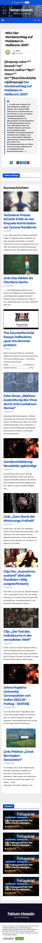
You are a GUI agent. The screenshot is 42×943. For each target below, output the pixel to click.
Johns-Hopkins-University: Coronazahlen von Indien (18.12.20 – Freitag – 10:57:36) (17, 696)
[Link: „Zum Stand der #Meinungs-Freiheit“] (21, 512)
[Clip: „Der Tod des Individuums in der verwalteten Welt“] (21, 626)
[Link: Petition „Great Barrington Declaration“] (21, 747)
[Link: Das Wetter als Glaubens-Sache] (21, 273)
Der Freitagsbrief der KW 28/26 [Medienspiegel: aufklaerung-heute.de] (19, 889)
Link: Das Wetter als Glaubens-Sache (18, 280)
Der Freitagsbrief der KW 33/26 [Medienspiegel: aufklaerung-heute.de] (19, 823)
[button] (35, 20)
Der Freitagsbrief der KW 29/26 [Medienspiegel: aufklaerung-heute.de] (19, 867)
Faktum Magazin (21, 10)
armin (18, 51)
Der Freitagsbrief (10, 817)
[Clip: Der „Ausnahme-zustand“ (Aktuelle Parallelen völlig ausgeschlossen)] (21, 566)
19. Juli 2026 (11, 870)
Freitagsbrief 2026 (22, 817)
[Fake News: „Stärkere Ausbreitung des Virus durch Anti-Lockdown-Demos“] (21, 391)
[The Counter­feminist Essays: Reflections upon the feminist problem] (21, 328)
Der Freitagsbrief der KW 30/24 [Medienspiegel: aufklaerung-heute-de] (19, 845)
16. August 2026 (12, 826)
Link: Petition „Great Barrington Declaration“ (18, 756)
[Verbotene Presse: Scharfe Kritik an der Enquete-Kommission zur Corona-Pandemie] (21, 210)
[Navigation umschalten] (39, 20)
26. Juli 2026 (11, 848)
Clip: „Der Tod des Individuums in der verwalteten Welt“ (18, 635)
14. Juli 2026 (11, 893)
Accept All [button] (20, 938)
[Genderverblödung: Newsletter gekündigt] (21, 457)
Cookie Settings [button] (8, 938)
